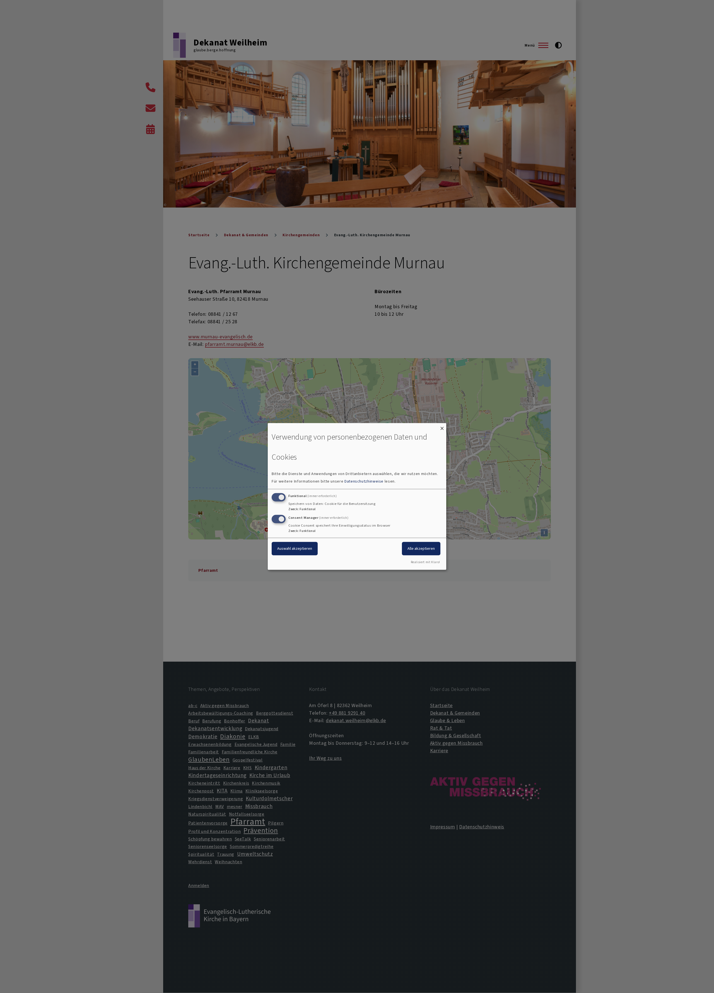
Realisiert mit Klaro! (425, 562)
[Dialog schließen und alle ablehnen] (442, 426)
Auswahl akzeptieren (294, 548)
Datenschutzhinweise (363, 481)
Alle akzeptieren (421, 548)
